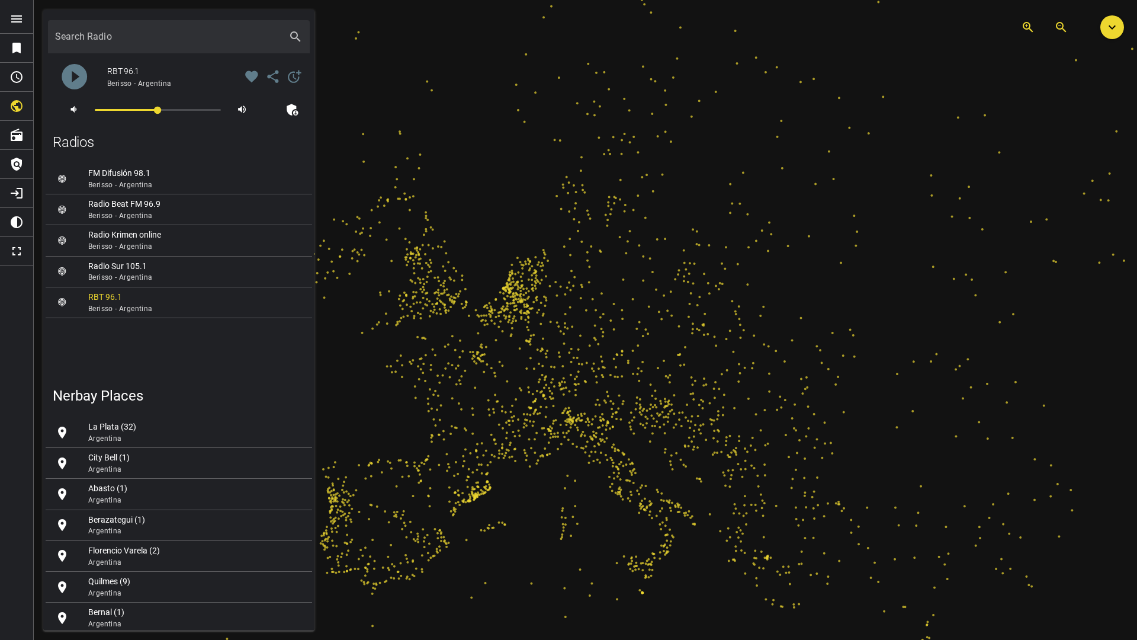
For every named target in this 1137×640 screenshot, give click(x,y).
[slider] (158, 109)
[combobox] (168, 41)
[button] (1112, 27)
